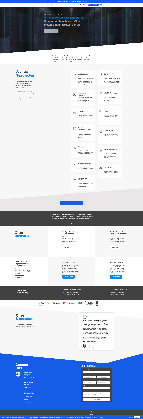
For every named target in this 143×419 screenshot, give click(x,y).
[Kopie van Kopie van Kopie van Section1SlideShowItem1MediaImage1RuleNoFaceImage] (71, 37)
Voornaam (85, 375)
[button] (77, 5)
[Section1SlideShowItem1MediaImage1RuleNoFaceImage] (71, 61)
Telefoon (99, 380)
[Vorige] (80, 331)
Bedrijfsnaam (86, 369)
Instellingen (131, 417)
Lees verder (85, 1)
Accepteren (137, 417)
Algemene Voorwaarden (81, 415)
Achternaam (100, 375)
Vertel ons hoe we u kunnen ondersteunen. (91, 390)
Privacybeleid (100, 417)
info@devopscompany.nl (29, 393)
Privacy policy (71, 415)
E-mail (84, 385)
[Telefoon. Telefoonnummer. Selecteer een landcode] (99, 382)
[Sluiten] (141, 417)
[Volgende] (112, 331)
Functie (84, 380)
